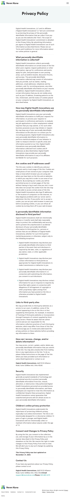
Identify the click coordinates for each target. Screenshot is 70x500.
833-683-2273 (45, 475)
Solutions (13, 492)
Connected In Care (30, 492)
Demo (3, 496)
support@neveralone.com (25, 475)
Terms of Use (50, 492)
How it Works (5, 492)
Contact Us (20, 492)
